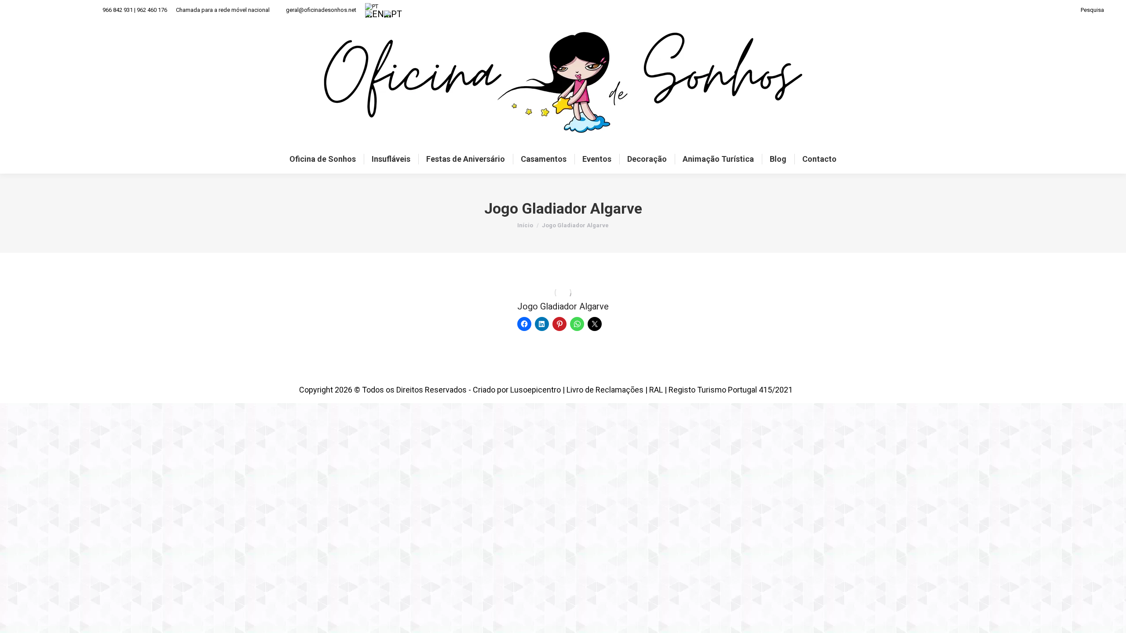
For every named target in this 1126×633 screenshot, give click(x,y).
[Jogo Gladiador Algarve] (563, 292)
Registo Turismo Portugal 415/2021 (731, 389)
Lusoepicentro (535, 389)
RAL (656, 389)
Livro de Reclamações (605, 389)
